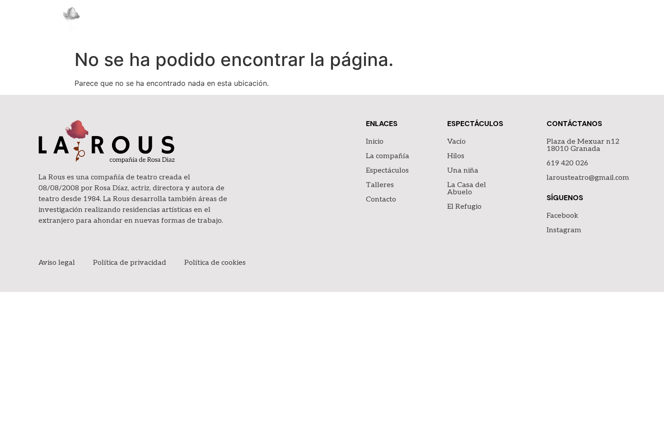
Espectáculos (492, 22)
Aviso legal (56, 262)
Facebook (562, 215)
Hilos (455, 156)
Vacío (456, 141)
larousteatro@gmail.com (588, 178)
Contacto (605, 22)
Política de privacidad (129, 262)
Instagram (564, 230)
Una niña (462, 170)
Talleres (552, 22)
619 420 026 (567, 163)
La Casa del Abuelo (466, 189)
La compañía (425, 22)
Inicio (375, 22)
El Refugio (464, 206)
